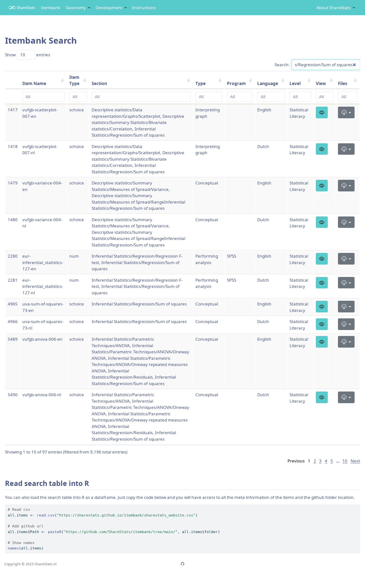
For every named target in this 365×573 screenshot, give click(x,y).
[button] (322, 112)
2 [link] (315, 461)
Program (236, 83)
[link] (78, 7)
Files (342, 83)
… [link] (337, 461)
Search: (282, 64)
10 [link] (344, 461)
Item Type (74, 80)
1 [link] (309, 461)
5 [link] (331, 461)
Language (267, 83)
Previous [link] (296, 461)
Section (99, 83)
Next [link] (355, 461)
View (321, 83)
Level (295, 83)
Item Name (34, 83)
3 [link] (320, 461)
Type (200, 83)
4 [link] (326, 461)
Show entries (27, 55)
